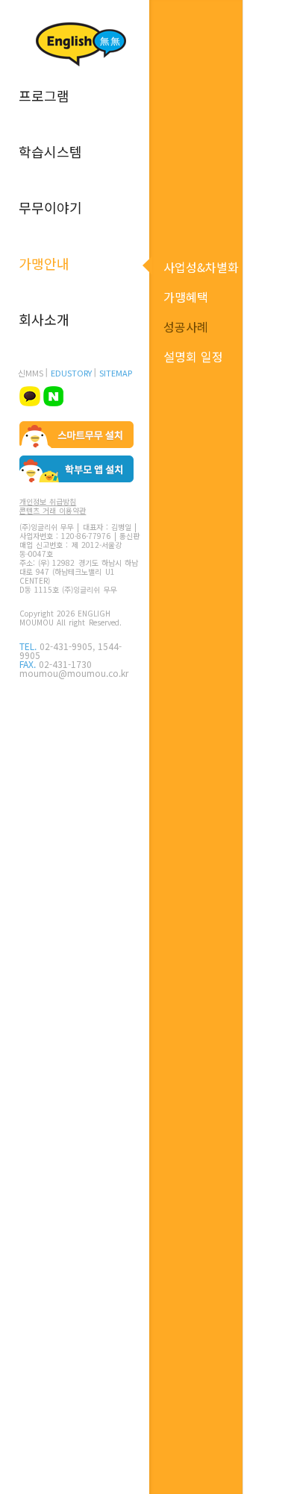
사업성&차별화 (201, 267)
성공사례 (185, 326)
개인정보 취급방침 (47, 501)
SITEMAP (115, 373)
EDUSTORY (71, 373)
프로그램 (44, 95)
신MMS (30, 373)
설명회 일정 (193, 356)
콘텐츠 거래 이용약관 (52, 510)
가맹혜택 (185, 297)
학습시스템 (50, 151)
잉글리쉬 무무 (81, 44)
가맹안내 (44, 263)
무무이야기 (50, 207)
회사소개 (44, 319)
